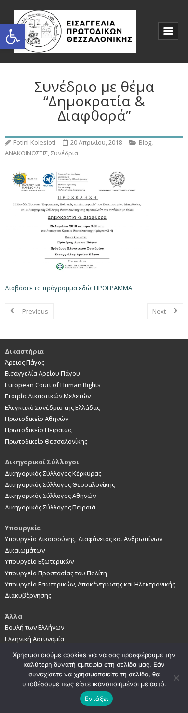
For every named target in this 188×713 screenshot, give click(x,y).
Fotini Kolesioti (34, 142)
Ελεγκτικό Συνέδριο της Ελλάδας (52, 407)
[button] (12, 36)
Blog (145, 142)
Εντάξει (96, 698)
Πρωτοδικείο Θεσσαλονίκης (46, 441)
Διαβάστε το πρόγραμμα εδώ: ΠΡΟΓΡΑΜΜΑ (68, 287)
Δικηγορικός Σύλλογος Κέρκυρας (53, 473)
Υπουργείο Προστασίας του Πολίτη (56, 573)
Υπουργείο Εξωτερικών (39, 561)
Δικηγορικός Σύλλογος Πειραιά (50, 507)
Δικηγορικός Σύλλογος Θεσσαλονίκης (60, 484)
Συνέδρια (64, 153)
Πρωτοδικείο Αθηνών (36, 418)
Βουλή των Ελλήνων (34, 627)
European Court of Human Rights (53, 385)
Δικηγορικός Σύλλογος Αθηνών (50, 495)
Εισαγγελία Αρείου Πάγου (42, 373)
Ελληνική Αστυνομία (34, 639)
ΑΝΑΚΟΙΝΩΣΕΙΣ (26, 153)
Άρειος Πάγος (24, 362)
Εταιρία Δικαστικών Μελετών (48, 396)
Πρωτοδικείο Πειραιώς (38, 429)
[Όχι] (176, 678)
